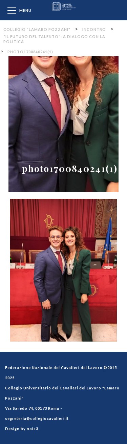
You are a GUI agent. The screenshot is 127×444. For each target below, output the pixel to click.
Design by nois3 (21, 428)
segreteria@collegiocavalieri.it (37, 418)
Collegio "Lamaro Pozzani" (64, 10)
